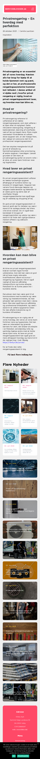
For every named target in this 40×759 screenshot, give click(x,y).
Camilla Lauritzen (27, 31)
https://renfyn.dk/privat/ (14, 342)
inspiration (7, 35)
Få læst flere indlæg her (20, 354)
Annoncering (20, 741)
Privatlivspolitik (23, 756)
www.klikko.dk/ (22, 730)
